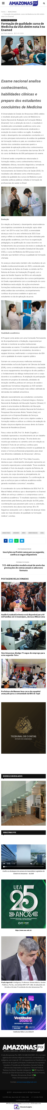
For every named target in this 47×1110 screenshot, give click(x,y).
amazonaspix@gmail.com (27, 1082)
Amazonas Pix (9, 832)
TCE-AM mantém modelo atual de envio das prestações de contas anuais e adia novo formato (23, 568)
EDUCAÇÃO (13, 20)
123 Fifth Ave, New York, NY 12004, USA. (15, 1097)
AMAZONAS (5, 20)
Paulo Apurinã (6, 982)
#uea (42, 533)
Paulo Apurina (8, 33)
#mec (23, 533)
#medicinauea (32, 533)
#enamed (16, 533)
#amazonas (6, 533)
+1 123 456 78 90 (37, 1097)
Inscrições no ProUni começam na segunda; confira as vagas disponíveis (23, 553)
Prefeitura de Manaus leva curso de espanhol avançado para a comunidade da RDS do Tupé (20, 692)
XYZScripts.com (36, 1103)
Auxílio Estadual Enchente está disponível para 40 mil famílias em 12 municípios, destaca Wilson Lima (23, 616)
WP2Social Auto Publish (14, 1103)
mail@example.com (22, 1100)
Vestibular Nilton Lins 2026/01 (23, 1032)
